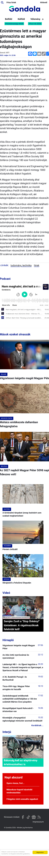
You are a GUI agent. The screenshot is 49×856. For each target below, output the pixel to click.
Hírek (36, 265)
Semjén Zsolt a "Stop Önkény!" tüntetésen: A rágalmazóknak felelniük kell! (22, 625)
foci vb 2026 (35, 23)
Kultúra (7, 509)
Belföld (8, 19)
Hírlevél (43, 2)
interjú (6, 579)
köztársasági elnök (15, 23)
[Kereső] (2, 2)
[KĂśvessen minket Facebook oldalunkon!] (23, 817)
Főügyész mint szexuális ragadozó (22, 799)
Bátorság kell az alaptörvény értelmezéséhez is (20, 762)
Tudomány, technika (21, 265)
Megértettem (40, 852)
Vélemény (35, 19)
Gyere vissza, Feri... (15, 783)
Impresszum (38, 822)
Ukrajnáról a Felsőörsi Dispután (17, 583)
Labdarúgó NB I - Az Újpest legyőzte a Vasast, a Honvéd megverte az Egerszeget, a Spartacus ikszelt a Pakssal (23, 667)
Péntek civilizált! (10, 549)
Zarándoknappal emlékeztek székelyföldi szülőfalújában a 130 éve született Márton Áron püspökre (20, 699)
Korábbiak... (37, 725)
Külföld (21, 19)
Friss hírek (11, 2)
